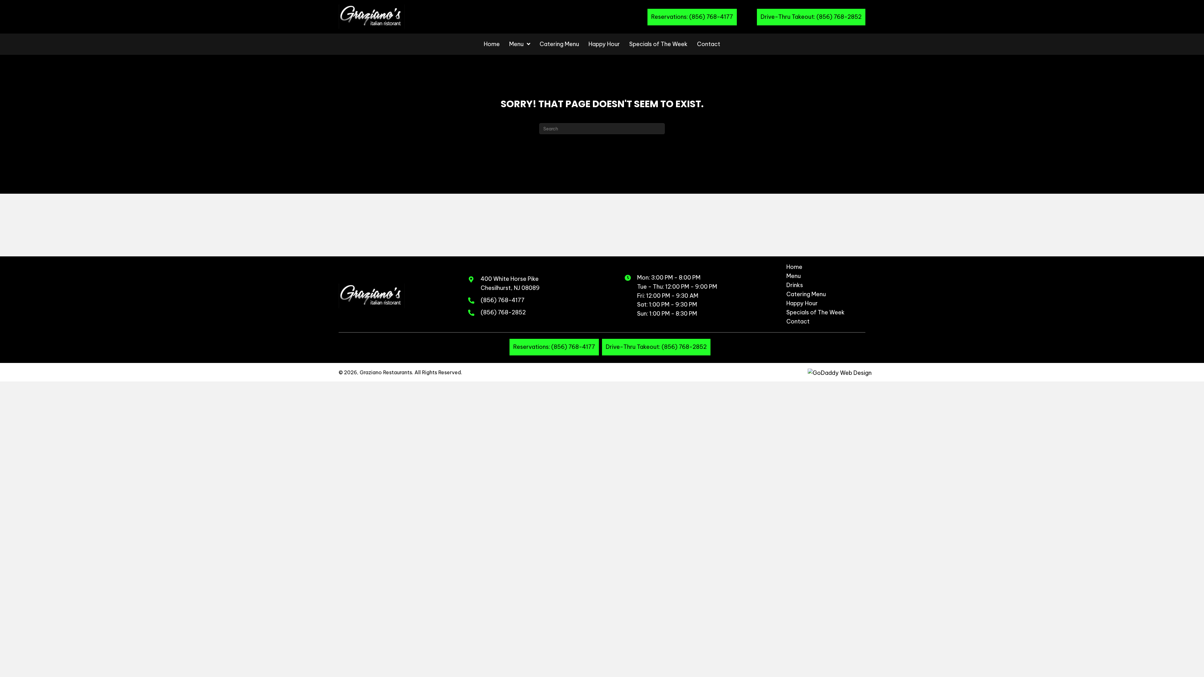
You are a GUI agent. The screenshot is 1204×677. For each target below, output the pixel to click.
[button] (692, 17)
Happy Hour (802, 304)
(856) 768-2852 (503, 312)
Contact (798, 322)
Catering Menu (806, 294)
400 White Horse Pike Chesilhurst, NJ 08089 (510, 283)
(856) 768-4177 (503, 300)
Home (794, 267)
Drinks (794, 285)
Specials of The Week (815, 313)
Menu (793, 276)
